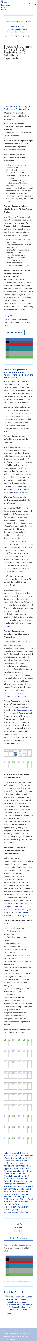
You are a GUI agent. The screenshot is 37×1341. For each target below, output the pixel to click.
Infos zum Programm (20, 903)
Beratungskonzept (16, 571)
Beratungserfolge (24, 710)
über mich (12, 842)
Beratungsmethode (12, 626)
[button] (7, 339)
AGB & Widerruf (16, 1336)
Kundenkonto (25, 1336)
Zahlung (6, 1339)
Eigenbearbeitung (14, 906)
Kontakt (19, 1333)
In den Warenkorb (14, 332)
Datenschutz (7, 1336)
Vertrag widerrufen (14, 1339)
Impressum (25, 1333)
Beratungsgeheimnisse (13, 696)
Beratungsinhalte (21, 492)
